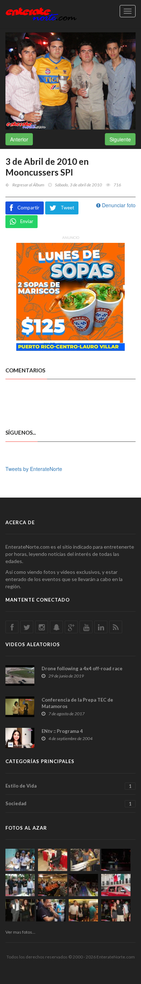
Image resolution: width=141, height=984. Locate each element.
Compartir (28, 207)
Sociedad (68, 804)
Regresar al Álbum (28, 184)
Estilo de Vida (68, 786)
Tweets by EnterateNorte (33, 468)
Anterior (19, 139)
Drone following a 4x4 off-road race (82, 668)
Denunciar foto (118, 205)
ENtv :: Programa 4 (62, 731)
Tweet (67, 207)
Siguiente (120, 139)
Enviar (26, 221)
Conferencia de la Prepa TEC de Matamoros (77, 703)
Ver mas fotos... (20, 932)
